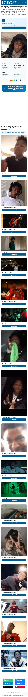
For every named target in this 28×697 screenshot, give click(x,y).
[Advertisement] (14, 107)
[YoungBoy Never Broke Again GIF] (14, 153)
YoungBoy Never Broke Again (8, 174)
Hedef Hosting (10, 695)
